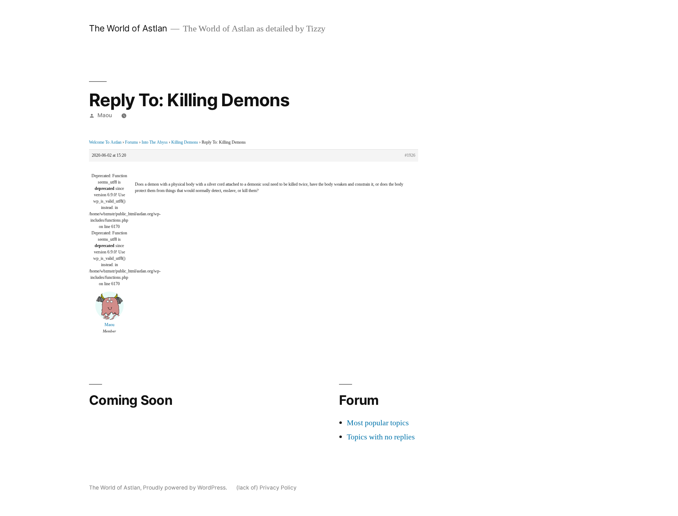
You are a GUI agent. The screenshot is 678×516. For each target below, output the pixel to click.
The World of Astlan (128, 28)
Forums (131, 142)
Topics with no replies (381, 437)
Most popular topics (378, 423)
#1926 (410, 155)
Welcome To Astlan (105, 142)
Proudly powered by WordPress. (185, 487)
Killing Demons (184, 142)
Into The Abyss (155, 142)
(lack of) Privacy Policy (266, 487)
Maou (104, 115)
